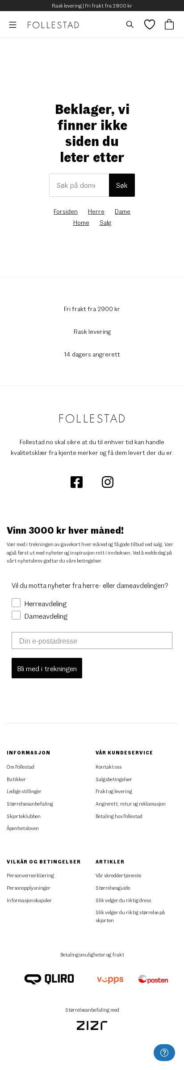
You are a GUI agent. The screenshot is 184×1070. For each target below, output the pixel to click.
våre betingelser (83, 560)
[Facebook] (77, 481)
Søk (122, 185)
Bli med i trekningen (47, 668)
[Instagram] (107, 481)
